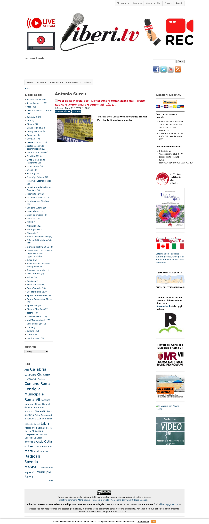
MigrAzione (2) (34, 226)
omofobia (30, 441)
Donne (45, 404)
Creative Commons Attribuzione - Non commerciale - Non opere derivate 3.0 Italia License (104, 500)
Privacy (168, 3)
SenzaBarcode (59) (36, 288)
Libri (45, 423)
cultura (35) (33, 331)
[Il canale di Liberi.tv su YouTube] (170, 72)
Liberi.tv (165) (34, 218)
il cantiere (30, 418)
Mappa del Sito (153, 3)
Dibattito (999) (34, 156)
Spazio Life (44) (34, 306)
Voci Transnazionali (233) (39, 320)
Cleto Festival (38, 379)
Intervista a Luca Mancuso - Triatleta (70, 82)
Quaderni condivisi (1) (38, 270)
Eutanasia (29, 411)
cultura (28, 404)
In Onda (41, 82)
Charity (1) (32, 121)
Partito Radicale (62, 111)
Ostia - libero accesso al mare (38, 446)
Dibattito (76, 111)
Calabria (38, 369)
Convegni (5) (33, 135)
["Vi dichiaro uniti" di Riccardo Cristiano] (170, 228)
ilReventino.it (164, 306)
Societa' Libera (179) (37, 292)
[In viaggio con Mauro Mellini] (170, 409)
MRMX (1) (31, 222)
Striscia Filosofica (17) (37, 309)
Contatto (137, 3)
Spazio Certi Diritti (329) (39, 295)
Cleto (28, 379)
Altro (51, 481)
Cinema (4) (32, 124)
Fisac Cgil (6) (33, 173)
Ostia (39, 441)
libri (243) (32, 334)
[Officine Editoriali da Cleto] (170, 185)
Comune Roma (37, 384)
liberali (37, 424)
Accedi (179, 3)
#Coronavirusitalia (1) (37, 100)
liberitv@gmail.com (170, 504)
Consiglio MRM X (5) (36, 128)
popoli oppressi (40, 451)
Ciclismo (43, 374)
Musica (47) (33, 233)
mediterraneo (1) (35, 338)
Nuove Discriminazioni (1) (39, 237)
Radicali (32, 456)
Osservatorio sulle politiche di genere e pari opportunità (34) (40, 253)
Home (30, 82)
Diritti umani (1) (35, 166)
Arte (26, 370)
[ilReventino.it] (170, 334)
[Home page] (110, 55)
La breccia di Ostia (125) (39, 197)
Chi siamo (120, 3)
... (133, 120)
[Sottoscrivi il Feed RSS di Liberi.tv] (178, 72)
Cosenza (45, 400)
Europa (41, 408)
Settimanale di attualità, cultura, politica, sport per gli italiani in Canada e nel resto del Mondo (170, 258)
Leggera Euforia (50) (37, 208)
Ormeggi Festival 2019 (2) (40, 247)
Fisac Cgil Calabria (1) (37, 177)
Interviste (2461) (35, 194)
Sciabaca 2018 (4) (36, 285)
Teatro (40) (32, 313)
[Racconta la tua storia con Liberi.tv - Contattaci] (170, 445)
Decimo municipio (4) (37, 152)
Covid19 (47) (33, 139)
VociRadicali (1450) (36, 324)
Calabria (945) (34, 117)
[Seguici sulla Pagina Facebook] (156, 72)
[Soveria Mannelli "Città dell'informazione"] (170, 288)
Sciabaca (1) (33, 281)
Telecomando (46, 468)
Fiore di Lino (43, 411)
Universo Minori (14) (37, 317)
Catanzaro (30, 374)
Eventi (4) (32, 170)
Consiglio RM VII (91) (37, 131)
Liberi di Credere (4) (37, 215)
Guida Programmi (43, 415)
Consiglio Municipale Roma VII (34, 394)
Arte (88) (31, 107)
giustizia (29, 415)
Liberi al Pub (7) (35, 211)
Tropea (27, 472)
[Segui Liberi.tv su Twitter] (163, 72)
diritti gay (37, 404)
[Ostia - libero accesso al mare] (170, 397)
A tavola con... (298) (37, 103)
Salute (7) (32, 277)
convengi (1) (33, 327)
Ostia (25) (32, 260)
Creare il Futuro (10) (37, 142)
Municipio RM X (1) (36, 229)
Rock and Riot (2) (35, 274)
